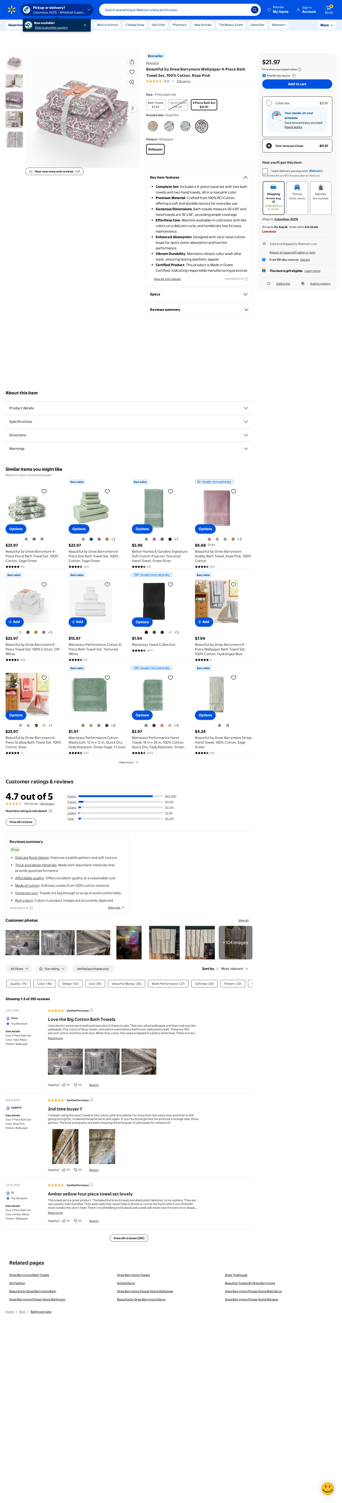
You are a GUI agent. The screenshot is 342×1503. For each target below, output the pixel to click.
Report (94, 1085)
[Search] (254, 10)
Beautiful (152, 63)
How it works (293, 127)
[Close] (86, 25)
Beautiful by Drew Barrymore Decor (141, 1299)
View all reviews (20, 822)
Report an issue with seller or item (292, 252)
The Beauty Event (231, 25)
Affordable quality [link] (29, 878)
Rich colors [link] (24, 900)
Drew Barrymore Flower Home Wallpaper (145, 1291)
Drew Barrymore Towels (133, 1275)
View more (126, 762)
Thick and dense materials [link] (36, 865)
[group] (168, 81)
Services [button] (46, 25)
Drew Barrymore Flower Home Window (251, 1299)
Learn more (312, 271)
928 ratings (183, 81)
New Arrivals (202, 25)
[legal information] (300, 69)
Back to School (107, 25)
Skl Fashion (17, 1283)
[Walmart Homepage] (12, 10)
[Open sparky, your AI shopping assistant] (328, 1489)
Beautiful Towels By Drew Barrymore (250, 1283)
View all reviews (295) (129, 1238)
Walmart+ (279, 25)
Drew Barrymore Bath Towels (29, 1275)
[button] (278, 10)
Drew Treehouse (236, 1275)
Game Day (258, 25)
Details (305, 259)
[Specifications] (246, 421)
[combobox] (180, 10)
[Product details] (246, 408)
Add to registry (320, 283)
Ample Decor (126, 1283)
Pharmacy (180, 25)
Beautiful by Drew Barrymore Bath (32, 1291)
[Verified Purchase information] (91, 1010)
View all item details (167, 279)
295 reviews (47, 803)
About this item (22, 393)
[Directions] (246, 435)
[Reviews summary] (173, 81)
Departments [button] (17, 25)
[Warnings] (246, 448)
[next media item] (132, 108)
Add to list (283, 283)
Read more (55, 1038)
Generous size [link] (26, 893)
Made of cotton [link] (27, 885)
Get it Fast (158, 25)
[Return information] (293, 76)
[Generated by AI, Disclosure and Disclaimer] (246, 279)
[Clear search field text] (244, 10)
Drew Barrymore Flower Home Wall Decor (253, 1291)
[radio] (155, 104)
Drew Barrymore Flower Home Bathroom (37, 1299)
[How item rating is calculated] (50, 811)
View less (114, 907)
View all (243, 920)
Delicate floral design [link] (32, 857)
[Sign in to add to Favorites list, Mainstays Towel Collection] (170, 584)
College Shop (134, 25)
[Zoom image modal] (132, 82)
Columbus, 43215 (286, 219)
